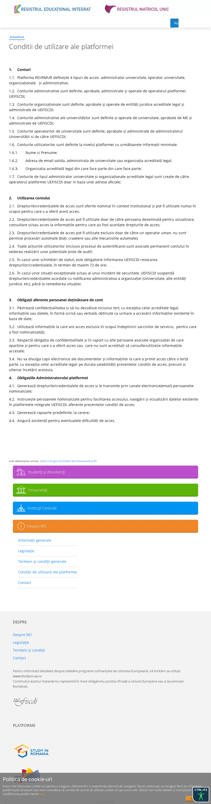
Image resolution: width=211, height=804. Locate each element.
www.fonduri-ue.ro (27, 676)
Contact (24, 582)
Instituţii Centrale (42, 507)
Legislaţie (26, 550)
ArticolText (17, 37)
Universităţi (37, 489)
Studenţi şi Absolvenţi (46, 471)
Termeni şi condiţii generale (42, 561)
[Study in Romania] (105, 751)
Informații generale (34, 540)
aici (42, 794)
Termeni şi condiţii (29, 650)
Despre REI (36, 526)
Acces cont (176, 24)
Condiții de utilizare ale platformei (47, 572)
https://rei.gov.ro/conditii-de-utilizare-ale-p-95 (68, 461)
